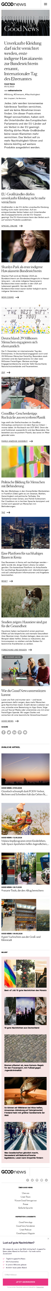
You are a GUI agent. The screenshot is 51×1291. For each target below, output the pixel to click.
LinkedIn (41, 1181)
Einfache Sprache (25, 1207)
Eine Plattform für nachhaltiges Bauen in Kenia (22, 555)
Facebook (27, 1181)
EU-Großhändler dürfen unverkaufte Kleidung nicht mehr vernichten (23, 197)
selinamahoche (15, 90)
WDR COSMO (7, 297)
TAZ (3, 512)
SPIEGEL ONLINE (9, 226)
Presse (25, 1204)
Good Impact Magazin (25, 1233)
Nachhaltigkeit (33, 94)
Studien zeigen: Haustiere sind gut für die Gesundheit (24, 623)
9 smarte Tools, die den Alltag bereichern (22, 890)
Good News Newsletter (25, 1225)
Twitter (32, 1181)
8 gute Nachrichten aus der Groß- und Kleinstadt (21, 938)
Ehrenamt (19, 94)
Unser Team (25, 1196)
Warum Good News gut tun (26, 1200)
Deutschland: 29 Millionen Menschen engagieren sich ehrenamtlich (19, 341)
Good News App (25, 1222)
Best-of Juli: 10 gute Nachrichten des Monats (25, 990)
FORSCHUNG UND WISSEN (14, 650)
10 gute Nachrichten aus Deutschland (21, 1028)
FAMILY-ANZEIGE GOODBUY (14, 441)
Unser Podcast (25, 1229)
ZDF (3, 372)
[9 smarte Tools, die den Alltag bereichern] (25, 869)
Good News (9, 84)
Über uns (25, 1193)
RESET (4, 581)
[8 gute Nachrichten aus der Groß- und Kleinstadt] (25, 915)
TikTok (46, 1181)
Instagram (37, 1181)
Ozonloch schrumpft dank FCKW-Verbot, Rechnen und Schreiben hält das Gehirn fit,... (24, 792)
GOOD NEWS (7, 721)
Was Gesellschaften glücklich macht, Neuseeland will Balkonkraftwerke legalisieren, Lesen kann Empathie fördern (23, 1155)
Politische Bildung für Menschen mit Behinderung (23, 483)
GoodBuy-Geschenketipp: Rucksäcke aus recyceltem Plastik (23, 415)
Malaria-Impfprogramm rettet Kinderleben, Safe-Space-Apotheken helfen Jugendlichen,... (25, 842)
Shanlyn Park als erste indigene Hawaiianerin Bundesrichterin (22, 268)
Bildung (9, 94)
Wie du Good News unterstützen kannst (23, 692)
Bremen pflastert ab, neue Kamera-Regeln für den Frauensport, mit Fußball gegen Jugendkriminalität (24, 1068)
